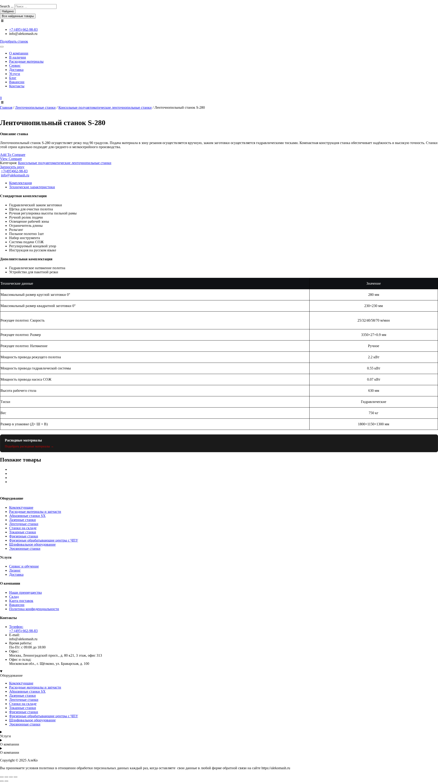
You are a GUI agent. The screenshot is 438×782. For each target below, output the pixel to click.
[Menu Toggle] (2, 46)
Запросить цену (12, 167)
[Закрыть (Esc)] (15, 777)
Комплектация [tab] (20, 183)
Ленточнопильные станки (35, 107)
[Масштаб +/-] (2, 777)
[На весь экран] (6, 777)
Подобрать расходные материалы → (29, 446)
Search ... (6, 6)
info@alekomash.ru (15, 175)
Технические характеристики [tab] (32, 187)
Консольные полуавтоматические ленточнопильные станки (105, 107)
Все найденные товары (18, 16)
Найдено (8, 11)
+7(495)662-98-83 (14, 171)
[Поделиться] (11, 777)
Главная (6, 107)
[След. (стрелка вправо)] (6, 781)
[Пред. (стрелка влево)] (2, 781)
